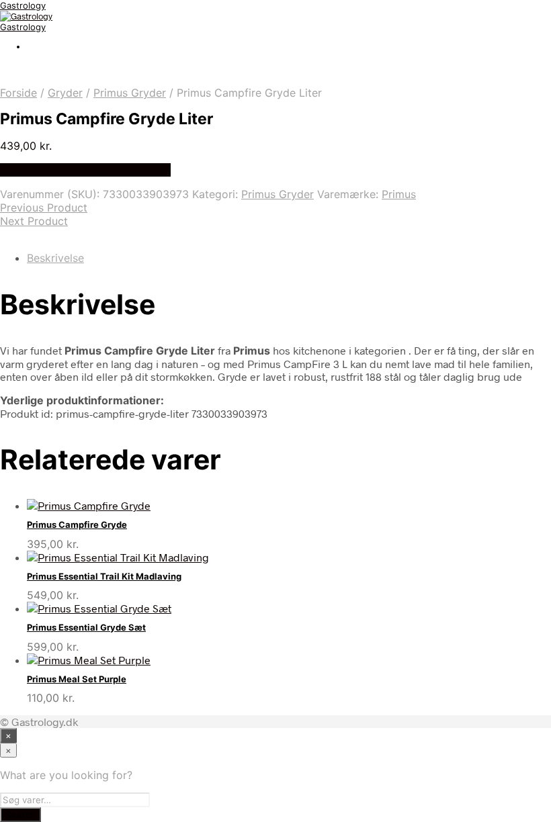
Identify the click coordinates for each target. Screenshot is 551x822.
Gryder (65, 92)
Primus (399, 194)
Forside (18, 92)
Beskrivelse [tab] (55, 258)
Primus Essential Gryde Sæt (86, 627)
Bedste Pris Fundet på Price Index (85, 170)
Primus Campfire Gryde (77, 524)
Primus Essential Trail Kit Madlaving (104, 576)
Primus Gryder (129, 92)
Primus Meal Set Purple (76, 679)
